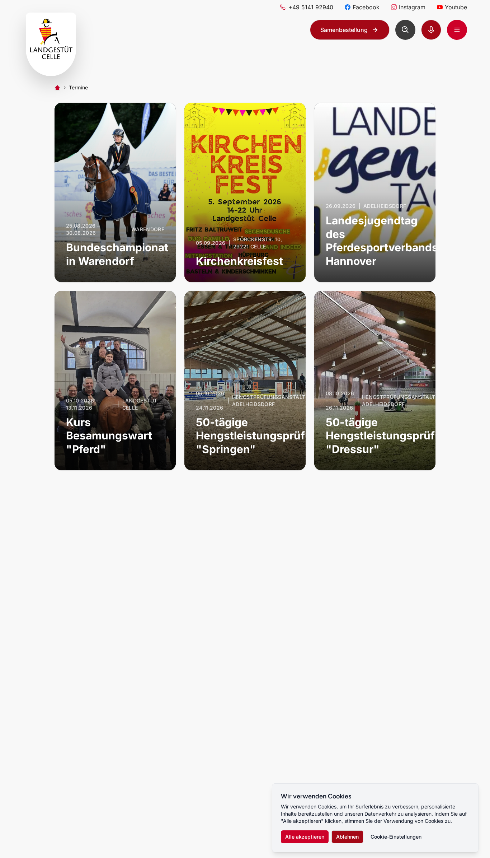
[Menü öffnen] (457, 30)
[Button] (405, 30)
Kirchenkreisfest (239, 261)
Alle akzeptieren (304, 837)
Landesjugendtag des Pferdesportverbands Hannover (382, 240)
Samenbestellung (344, 29)
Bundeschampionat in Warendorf (117, 254)
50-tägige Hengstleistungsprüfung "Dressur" (390, 436)
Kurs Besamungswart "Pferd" (109, 436)
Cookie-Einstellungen (396, 837)
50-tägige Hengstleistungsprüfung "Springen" (260, 436)
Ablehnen (347, 837)
